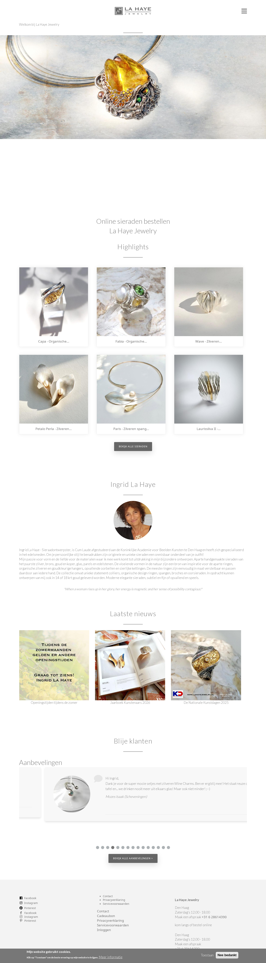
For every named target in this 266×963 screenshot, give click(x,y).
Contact (108, 896)
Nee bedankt (227, 955)
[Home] (133, 9)
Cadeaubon (106, 916)
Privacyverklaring (114, 900)
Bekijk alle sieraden (133, 446)
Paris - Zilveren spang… (131, 428)
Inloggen (104, 930)
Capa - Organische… (53, 341)
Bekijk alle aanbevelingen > (133, 858)
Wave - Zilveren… (208, 341)
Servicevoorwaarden (116, 904)
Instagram (31, 903)
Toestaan (207, 955)
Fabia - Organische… (131, 341)
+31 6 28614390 (214, 917)
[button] (97, 847)
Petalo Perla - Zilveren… (53, 428)
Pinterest (30, 908)
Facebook (30, 898)
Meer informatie (110, 957)
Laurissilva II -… (208, 428)
